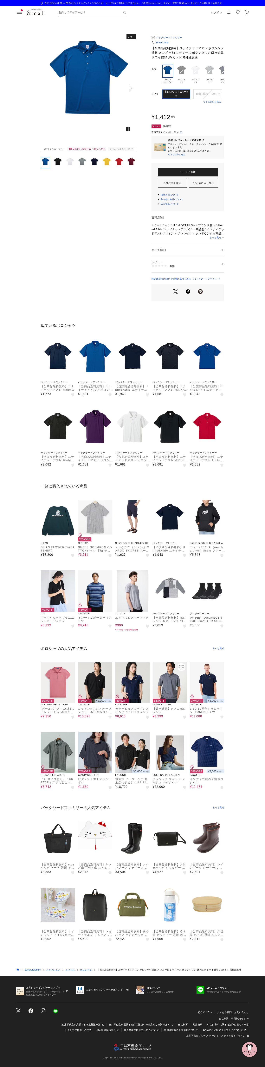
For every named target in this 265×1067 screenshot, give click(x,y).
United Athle (162, 42)
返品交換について (170, 204)
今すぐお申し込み (176, 154)
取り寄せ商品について (172, 199)
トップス (70, 969)
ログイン (216, 12)
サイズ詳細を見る (212, 102)
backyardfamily (33, 969)
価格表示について (170, 195)
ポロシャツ (86, 969)
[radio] (167, 75)
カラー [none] (155, 69)
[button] (88, 88)
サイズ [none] (155, 94)
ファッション (53, 969)
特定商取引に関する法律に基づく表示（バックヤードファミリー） (186, 279)
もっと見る (215, 237)
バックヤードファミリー (169, 37)
